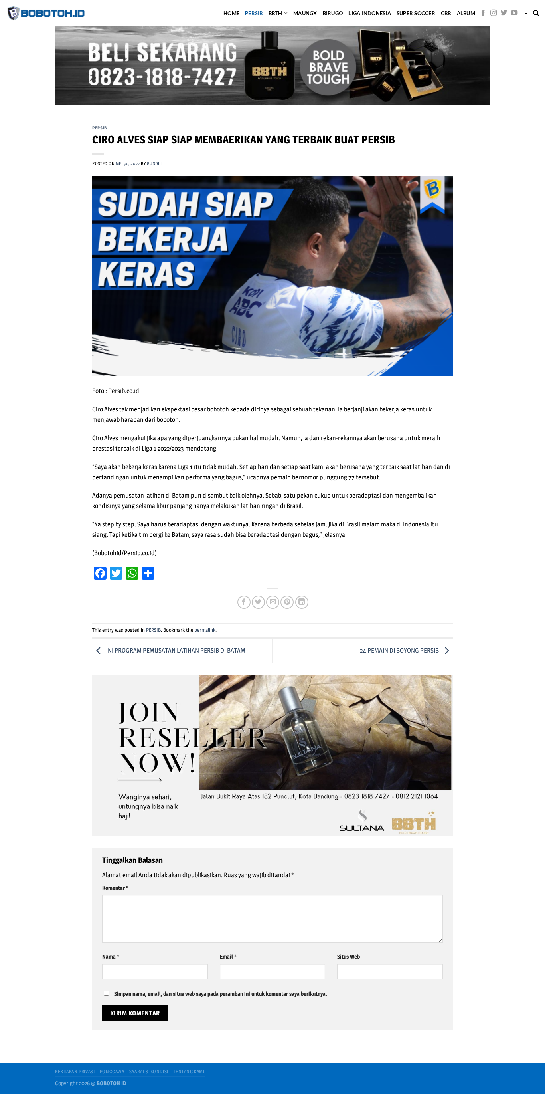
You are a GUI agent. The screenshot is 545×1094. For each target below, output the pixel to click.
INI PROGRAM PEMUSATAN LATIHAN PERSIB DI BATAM (175, 650)
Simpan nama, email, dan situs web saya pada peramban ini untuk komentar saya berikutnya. (220, 993)
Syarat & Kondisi (148, 1071)
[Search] (536, 13)
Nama (110, 956)
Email (228, 956)
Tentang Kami (188, 1071)
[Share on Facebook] (244, 602)
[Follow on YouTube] (514, 13)
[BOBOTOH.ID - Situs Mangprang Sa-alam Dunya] (46, 13)
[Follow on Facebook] (483, 13)
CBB (446, 13)
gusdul (155, 163)
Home (231, 13)
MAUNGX (305, 13)
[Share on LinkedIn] (301, 602)
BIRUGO (333, 13)
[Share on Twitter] (258, 602)
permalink (204, 630)
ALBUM (466, 13)
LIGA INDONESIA (369, 13)
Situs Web (348, 956)
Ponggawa (112, 1071)
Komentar (115, 887)
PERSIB (254, 13)
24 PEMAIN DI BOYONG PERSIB (400, 650)
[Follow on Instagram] (493, 13)
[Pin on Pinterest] (287, 602)
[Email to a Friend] (272, 602)
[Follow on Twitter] (504, 13)
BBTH (275, 13)
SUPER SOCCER (416, 13)
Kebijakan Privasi (75, 1071)
